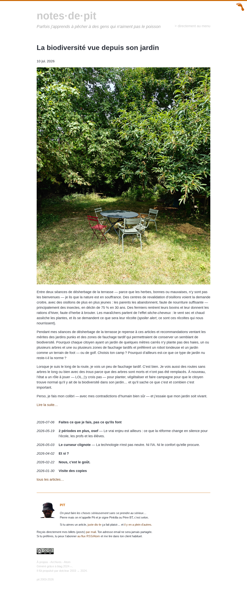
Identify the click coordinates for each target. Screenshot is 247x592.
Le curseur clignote (75, 445)
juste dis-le (94, 524)
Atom (67, 562)
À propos (42, 562)
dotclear (64, 570)
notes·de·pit (66, 15)
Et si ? (64, 453)
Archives (56, 562)
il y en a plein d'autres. (138, 524)
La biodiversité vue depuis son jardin (98, 48)
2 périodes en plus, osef (78, 431)
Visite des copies (73, 471)
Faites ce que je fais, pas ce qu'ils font (90, 422)
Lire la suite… (47, 405)
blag (59, 566)
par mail (91, 532)
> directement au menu (192, 26)
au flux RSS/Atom (88, 536)
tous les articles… (50, 479)
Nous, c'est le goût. (74, 462)
